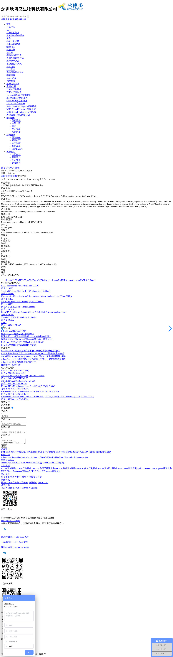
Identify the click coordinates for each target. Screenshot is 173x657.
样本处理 (10, 66)
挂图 (14, 126)
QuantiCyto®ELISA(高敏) (30, 463)
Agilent (27, 457)
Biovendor (69, 457)
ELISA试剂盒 (12, 32)
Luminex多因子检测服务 (43, 468)
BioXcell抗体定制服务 (65, 468)
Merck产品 (11, 78)
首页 (8, 24)
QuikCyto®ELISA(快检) (54, 463)
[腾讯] (86, 515)
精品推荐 (16, 140)
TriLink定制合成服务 (107, 468)
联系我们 (16, 157)
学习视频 (16, 129)
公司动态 (16, 146)
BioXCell (44, 457)
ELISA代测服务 (13, 92)
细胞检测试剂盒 (14, 55)
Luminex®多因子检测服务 (18, 95)
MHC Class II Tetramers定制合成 (21, 112)
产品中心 (10, 27)
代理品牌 (10, 81)
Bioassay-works (81, 457)
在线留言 (16, 163)
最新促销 (16, 137)
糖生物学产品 (12, 61)
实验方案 (16, 123)
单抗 (17, 168)
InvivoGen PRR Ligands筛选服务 (21, 106)
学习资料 (10, 117)
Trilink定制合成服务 (15, 103)
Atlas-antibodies (17, 457)
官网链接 (5, 176)
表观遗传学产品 (14, 64)
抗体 (8, 30)
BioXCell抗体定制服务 (17, 98)
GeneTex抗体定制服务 (16, 100)
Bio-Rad (52, 457)
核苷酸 (9, 52)
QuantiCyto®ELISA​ (10, 463)
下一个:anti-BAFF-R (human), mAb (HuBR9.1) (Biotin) (71, 280)
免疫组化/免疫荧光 (15, 35)
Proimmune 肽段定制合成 (18, 115)
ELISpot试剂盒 (13, 44)
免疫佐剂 (10, 49)
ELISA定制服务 (13, 89)
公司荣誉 (16, 160)
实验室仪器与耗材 (15, 72)
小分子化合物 (12, 41)
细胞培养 (10, 47)
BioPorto (60, 457)
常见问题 (16, 132)
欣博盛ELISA (12, 83)
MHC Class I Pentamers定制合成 (21, 109)
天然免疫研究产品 (15, 58)
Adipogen (5, 457)
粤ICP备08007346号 (10, 520)
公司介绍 (16, 154)
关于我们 (10, 152)
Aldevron (35, 457)
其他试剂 (10, 75)
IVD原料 (10, 69)
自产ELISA (17, 149)
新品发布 (16, 143)
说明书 (13, 176)
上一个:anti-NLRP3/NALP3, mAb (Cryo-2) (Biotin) (24, 280)
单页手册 (16, 120)
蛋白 (8, 38)
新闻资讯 (10, 135)
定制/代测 (11, 86)
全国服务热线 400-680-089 (13, 19)
